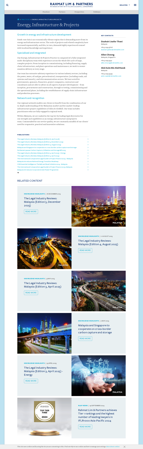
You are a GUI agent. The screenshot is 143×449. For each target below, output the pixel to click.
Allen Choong (108, 55)
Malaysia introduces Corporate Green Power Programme (37, 170)
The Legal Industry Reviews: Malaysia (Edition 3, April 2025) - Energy (41, 153)
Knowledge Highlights (34, 194)
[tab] (52, 172)
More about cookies (113, 446)
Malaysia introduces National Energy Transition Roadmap (37, 161)
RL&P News (83, 405)
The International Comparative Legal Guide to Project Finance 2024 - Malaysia (45, 159)
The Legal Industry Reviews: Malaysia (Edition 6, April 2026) (38, 139)
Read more (31, 212)
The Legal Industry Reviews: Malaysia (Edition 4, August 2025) (39, 145)
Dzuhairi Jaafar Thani (112, 41)
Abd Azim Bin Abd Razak (113, 68)
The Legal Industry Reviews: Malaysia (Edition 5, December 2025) (40, 142)
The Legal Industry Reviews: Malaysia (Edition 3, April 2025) (38, 156)
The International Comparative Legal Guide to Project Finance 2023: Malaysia (44, 167)
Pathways (96, 12)
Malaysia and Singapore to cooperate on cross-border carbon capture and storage (47, 147)
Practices (46, 12)
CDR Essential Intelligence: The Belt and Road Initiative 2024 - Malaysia (42, 164)
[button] (18, 172)
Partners (62, 12)
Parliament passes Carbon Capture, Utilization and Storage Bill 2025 (41, 150)
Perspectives (79, 12)
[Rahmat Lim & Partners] (71, 5)
